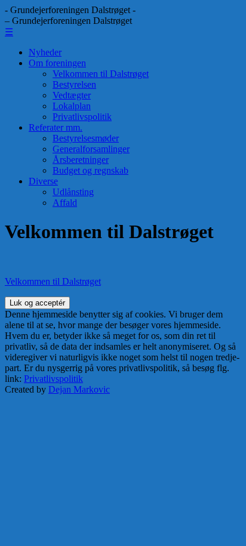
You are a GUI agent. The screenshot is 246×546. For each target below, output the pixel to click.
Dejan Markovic (79, 389)
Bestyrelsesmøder (86, 138)
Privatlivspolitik (82, 117)
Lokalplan (72, 106)
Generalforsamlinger (91, 149)
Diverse (43, 181)
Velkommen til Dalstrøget (101, 74)
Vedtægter (72, 95)
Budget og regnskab (90, 170)
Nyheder (45, 52)
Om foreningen (57, 63)
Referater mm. (55, 127)
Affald (65, 203)
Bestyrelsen (74, 84)
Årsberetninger (81, 160)
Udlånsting (73, 192)
